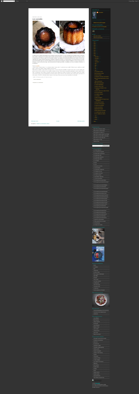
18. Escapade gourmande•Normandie (101, 207)
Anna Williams (96, 318)
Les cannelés (37, 19)
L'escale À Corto (97, 286)
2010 (95, 53)
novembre (97, 58)
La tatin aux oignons (98, 97)
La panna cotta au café (98, 86)
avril (96, 70)
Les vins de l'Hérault (98, 92)
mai (95, 68)
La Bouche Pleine (97, 357)
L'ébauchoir (96, 270)
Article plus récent (34, 121)
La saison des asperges (99, 105)
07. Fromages (96, 160)
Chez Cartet (96, 279)
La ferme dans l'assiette (99, 102)
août (96, 63)
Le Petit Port (96, 288)
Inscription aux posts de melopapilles (99, 26)
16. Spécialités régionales (98, 176)
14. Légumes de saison (98, 173)
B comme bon (96, 343)
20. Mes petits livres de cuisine (100, 221)
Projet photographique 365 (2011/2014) (101, 310)
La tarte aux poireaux (98, 107)
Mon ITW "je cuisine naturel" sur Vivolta (101, 134)
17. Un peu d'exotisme (98, 178)
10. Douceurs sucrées (40, 77)
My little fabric (96, 366)
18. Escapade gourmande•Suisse (100, 217)
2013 (95, 48)
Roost (95, 370)
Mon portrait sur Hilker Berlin (99, 130)
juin (95, 66)
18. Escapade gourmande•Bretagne (100, 191)
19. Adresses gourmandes (99, 219)
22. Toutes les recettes (48, 77)
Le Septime (96, 266)
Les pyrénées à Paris (98, 71)
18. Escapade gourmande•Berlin (100, 186)
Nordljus (95, 368)
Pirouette (95, 277)
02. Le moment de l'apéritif (99, 151)
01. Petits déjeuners (97, 149)
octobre (96, 60)
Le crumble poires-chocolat (99, 112)
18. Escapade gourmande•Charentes (101, 195)
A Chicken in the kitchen (98, 340)
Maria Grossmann (97, 334)
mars (96, 115)
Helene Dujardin (97, 321)
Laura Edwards (97, 325)
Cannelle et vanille (97, 345)
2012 (95, 50)
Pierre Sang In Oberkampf (99, 274)
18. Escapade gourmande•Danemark (101, 196)
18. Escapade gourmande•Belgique (100, 184)
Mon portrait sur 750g (98, 139)
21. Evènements (97, 222)
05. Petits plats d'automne (99, 157)
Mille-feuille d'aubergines (99, 82)
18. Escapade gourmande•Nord (100, 205)
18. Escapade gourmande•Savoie (100, 214)
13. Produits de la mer (98, 171)
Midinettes (95, 363)
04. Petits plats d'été (97, 155)
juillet (96, 65)
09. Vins (95, 164)
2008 (95, 121)
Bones (95, 265)
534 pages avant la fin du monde (100, 338)
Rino (94, 268)
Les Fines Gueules (97, 281)
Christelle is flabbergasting (99, 347)
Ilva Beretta (96, 323)
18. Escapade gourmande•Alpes (100, 180)
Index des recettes (97, 35)
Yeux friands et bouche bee (99, 377)
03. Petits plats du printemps (99, 153)
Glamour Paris (96, 141)
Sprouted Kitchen (97, 375)
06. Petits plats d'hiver (98, 158)
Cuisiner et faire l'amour (98, 352)
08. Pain (95, 162)
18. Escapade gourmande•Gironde (100, 200)
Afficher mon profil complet (99, 22)
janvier (96, 119)
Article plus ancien (81, 121)
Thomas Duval (96, 330)
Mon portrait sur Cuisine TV (99, 132)
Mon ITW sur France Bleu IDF (99, 137)
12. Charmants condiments (99, 169)
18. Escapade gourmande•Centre (100, 193)
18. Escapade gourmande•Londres (100, 203)
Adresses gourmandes (98, 37)
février (96, 117)
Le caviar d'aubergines (98, 84)
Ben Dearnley (96, 319)
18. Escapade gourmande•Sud (99, 215)
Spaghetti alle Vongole (98, 108)
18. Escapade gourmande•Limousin (100, 202)
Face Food (96, 332)
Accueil (57, 121)
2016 (95, 43)
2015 (95, 45)
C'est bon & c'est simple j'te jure (100, 312)
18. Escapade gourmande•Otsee (100, 210)
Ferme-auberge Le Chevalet (99, 290)
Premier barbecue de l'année (100, 110)
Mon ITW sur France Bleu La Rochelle (101, 135)
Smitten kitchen (97, 372)
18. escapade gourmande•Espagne (100, 198)
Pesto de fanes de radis (99, 73)
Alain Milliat (96, 275)
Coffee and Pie (96, 349)
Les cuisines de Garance (98, 361)
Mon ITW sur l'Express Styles (99, 128)
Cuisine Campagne (97, 350)
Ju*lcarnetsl (96, 356)
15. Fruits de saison (97, 174)
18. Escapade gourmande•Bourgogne (101, 188)
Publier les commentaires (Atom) (43, 123)
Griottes (95, 354)
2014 (95, 46)
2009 (95, 55)
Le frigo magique (97, 359)
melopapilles (35, 4)
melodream (96, 313)
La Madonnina (96, 282)
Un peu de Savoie (97, 74)
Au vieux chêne (97, 272)
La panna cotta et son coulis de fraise (101, 90)
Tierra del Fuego (97, 284)
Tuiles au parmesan (98, 81)
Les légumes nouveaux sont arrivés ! (101, 76)
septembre (97, 61)
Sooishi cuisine (96, 373)
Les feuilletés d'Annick (98, 94)
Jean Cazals (96, 328)
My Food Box (96, 365)
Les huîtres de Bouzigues (99, 103)
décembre (97, 56)
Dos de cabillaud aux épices (99, 113)
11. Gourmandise (97, 167)
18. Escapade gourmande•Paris (100, 212)
